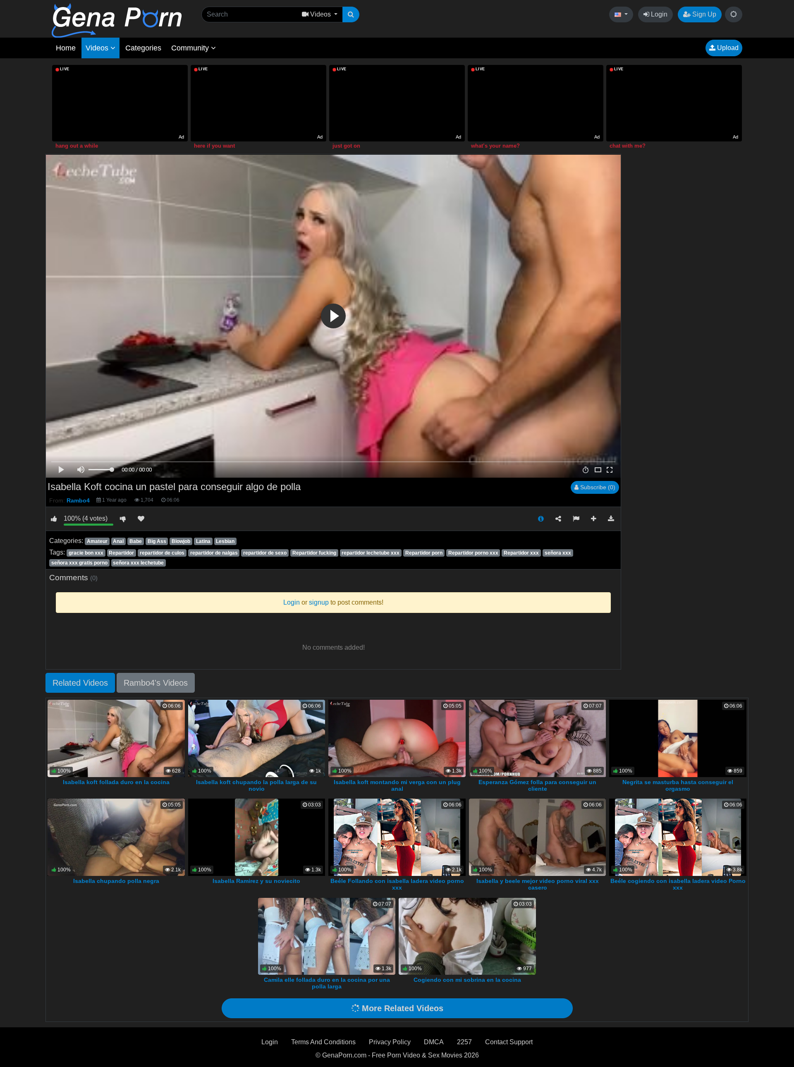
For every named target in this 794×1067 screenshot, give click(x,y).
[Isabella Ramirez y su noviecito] (256, 836)
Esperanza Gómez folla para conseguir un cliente (537, 785)
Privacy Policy (390, 1041)
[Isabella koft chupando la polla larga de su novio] (256, 738)
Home (66, 48)
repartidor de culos (162, 553)
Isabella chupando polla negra (116, 881)
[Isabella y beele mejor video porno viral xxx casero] (537, 836)
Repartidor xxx (521, 553)
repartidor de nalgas (214, 553)
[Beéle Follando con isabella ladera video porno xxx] (397, 836)
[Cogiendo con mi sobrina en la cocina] (467, 935)
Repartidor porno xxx (473, 553)
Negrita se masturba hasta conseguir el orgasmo (677, 785)
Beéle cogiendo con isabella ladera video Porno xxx (678, 884)
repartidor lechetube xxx (370, 553)
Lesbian (225, 541)
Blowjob (181, 541)
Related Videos (80, 682)
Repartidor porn (423, 553)
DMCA (434, 1041)
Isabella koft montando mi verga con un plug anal (397, 785)
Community (191, 48)
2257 (464, 1041)
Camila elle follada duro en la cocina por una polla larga (327, 983)
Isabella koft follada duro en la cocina (116, 782)
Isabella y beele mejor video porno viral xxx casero (537, 884)
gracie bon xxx (86, 553)
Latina (203, 541)
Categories (143, 48)
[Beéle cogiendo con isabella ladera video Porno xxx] (678, 836)
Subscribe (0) (597, 487)
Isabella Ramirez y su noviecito (256, 881)
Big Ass (157, 541)
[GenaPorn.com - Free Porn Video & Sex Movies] (117, 20)
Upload (727, 47)
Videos (98, 48)
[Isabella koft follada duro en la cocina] (116, 738)
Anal (118, 541)
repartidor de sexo (265, 553)
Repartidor (121, 553)
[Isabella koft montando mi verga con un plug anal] (397, 738)
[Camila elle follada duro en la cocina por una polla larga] (326, 935)
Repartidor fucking (314, 553)
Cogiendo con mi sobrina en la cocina (467, 979)
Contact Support (509, 1041)
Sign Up (703, 14)
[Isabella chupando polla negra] (116, 836)
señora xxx (558, 553)
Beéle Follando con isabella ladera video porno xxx (397, 884)
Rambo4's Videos (156, 682)
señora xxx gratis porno (79, 563)
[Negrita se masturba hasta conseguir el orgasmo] (677, 738)
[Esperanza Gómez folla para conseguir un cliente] (537, 738)
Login (658, 14)
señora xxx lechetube (138, 563)
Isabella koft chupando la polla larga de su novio (256, 785)
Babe (135, 541)
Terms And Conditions (323, 1041)
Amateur (97, 541)
